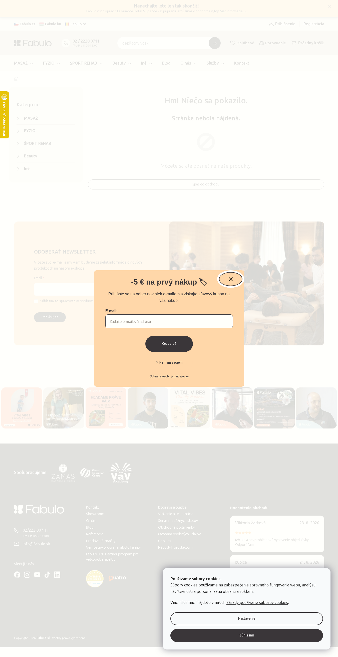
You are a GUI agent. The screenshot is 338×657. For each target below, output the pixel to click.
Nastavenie (246, 618)
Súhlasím (246, 635)
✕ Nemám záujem (169, 362)
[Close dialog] (230, 279)
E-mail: (111, 311)
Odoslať (169, 344)
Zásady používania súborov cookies (257, 602)
